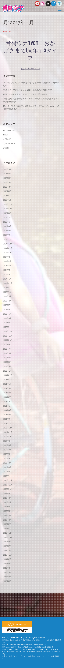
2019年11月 (8, 485)
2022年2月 (7, 366)
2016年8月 (7, 572)
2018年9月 (7, 541)
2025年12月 (8, 200)
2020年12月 (8, 428)
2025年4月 (7, 226)
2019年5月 (7, 511)
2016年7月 (7, 576)
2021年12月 (8, 375)
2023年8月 (7, 301)
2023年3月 (7, 318)
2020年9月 (7, 441)
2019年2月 (7, 524)
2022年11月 (8, 336)
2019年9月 (7, 493)
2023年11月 (8, 287)
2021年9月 (7, 388)
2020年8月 (7, 445)
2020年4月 (7, 463)
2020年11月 (8, 432)
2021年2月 (7, 419)
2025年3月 (7, 230)
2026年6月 (7, 178)
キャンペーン (9, 143)
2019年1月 (7, 528)
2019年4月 (7, 515)
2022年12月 (8, 331)
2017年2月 (7, 568)
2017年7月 (7, 559)
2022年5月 (7, 353)
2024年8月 (7, 257)
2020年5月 (7, 458)
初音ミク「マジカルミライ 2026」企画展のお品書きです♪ (28, 90)
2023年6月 (7, 309)
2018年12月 (8, 533)
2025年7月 (7, 217)
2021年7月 (7, 397)
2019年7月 (7, 502)
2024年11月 (8, 248)
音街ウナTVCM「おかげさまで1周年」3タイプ (30, 50)
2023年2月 (7, 322)
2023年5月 (7, 314)
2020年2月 (7, 471)
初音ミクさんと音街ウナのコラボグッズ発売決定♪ (25, 94)
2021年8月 (7, 392)
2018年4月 (7, 550)
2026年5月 (7, 182)
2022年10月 (8, 340)
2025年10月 (8, 208)
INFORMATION (9, 130)
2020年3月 (7, 467)
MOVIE (7, 31)
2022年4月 (7, 357)
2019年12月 (8, 480)
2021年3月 (7, 414)
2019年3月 (7, 520)
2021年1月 (7, 423)
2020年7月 (7, 450)
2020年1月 (7, 476)
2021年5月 (7, 406)
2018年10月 (8, 537)
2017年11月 (8, 555)
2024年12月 (8, 244)
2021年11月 (8, 379)
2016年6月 (7, 581)
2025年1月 (7, 239)
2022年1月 (7, 371)
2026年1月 (7, 195)
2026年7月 (7, 173)
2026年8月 (7, 169)
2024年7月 (7, 261)
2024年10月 (8, 252)
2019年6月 (7, 506)
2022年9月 (7, 344)
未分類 (6, 148)
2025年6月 (7, 222)
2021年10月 (8, 384)
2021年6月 (7, 401)
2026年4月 (7, 187)
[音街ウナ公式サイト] (13, 8)
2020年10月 (8, 436)
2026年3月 (7, 191)
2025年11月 (8, 204)
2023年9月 (7, 296)
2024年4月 (7, 270)
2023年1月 (7, 327)
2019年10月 (8, 489)
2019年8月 (7, 498)
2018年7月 (7, 546)
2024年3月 (7, 274)
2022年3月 (7, 362)
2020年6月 (7, 454)
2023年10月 (8, 292)
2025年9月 (7, 213)
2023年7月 (7, 305)
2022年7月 (7, 349)
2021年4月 (7, 410)
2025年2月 (7, 235)
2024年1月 (7, 279)
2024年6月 (7, 265)
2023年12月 (8, 283)
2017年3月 (7, 563)
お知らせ (7, 139)
